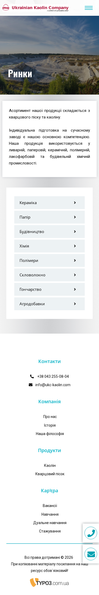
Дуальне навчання (50, 523)
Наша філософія (50, 434)
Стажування (50, 531)
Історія (50, 425)
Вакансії (50, 506)
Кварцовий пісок (49, 474)
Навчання (50, 514)
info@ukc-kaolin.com (52, 385)
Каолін (50, 465)
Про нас (50, 417)
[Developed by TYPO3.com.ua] (49, 582)
